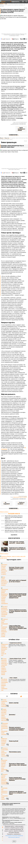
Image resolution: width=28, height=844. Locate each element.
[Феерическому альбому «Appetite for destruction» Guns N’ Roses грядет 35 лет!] (4, 649)
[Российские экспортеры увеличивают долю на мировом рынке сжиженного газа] (4, 684)
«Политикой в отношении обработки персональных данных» (14, 836)
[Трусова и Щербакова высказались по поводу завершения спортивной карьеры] (4, 611)
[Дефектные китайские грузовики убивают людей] (4, 741)
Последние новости (14, 513)
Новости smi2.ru (4, 511)
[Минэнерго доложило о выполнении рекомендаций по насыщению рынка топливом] (4, 728)
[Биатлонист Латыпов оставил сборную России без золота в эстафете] (4, 569)
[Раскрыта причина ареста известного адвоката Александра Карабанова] (4, 778)
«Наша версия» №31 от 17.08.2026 (20, 497)
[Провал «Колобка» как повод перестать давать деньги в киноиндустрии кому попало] (4, 714)
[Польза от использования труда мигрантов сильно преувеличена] (4, 752)
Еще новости (14, 534)
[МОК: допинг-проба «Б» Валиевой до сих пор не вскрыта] (4, 581)
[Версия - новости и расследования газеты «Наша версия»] (4, 2)
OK (14, 841)
